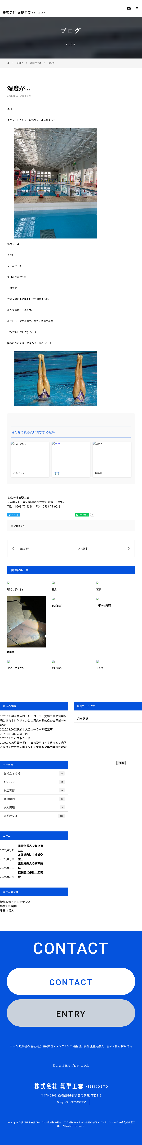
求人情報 (33, 807)
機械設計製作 (8, 906)
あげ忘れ (56, 668)
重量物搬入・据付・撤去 (105, 1046)
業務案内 (33, 799)
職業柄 (11, 652)
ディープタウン (15, 668)
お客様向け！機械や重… (30, 856)
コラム (85, 1065)
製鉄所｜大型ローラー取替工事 (33, 729)
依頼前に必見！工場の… (30, 874)
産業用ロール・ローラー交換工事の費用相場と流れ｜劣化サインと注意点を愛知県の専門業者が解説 (33, 720)
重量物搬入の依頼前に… (30, 865)
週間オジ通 (25, 95)
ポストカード (22, 738)
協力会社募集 (61, 1065)
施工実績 (33, 790)
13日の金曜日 (103, 605)
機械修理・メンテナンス (57, 1046)
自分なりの (21, 734)
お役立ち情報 (33, 773)
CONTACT (71, 982)
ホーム (14, 1046)
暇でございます (15, 589)
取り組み (24, 1046)
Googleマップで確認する (72, 1102)
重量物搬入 (7, 910)
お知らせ (33, 782)
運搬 (98, 589)
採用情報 (126, 1046)
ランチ (100, 668)
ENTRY (71, 1014)
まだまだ (56, 605)
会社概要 (36, 1046)
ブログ (75, 1065)
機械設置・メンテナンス (15, 902)
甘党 (54, 589)
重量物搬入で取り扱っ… (30, 848)
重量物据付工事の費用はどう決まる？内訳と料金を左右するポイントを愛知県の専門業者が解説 (33, 744)
